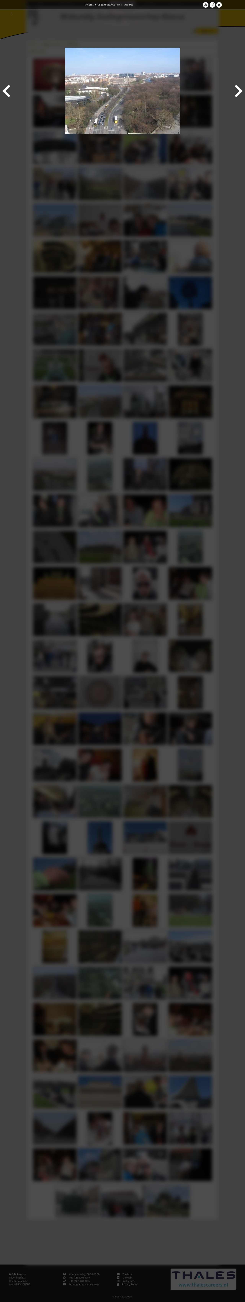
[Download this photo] (206, 5)
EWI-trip (128, 5)
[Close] (219, 5)
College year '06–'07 (108, 5)
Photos (89, 5)
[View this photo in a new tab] (212, 5)
